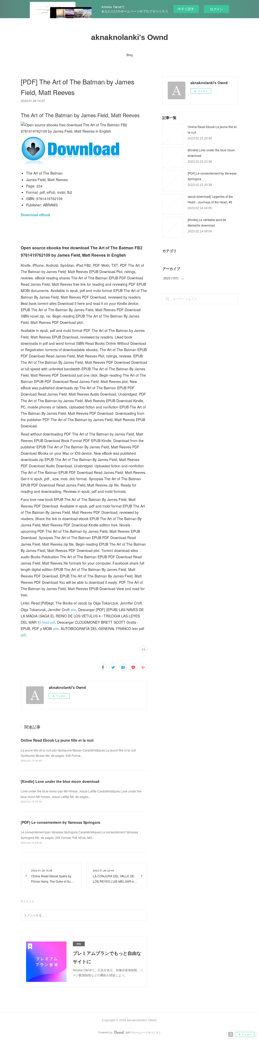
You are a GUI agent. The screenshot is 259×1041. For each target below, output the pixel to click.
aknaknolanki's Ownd (129, 37)
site (73, 609)
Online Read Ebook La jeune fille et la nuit (57, 740)
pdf (23, 634)
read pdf (48, 622)
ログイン (216, 9)
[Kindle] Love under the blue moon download (60, 781)
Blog (129, 55)
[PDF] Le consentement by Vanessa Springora (60, 822)
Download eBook (35, 214)
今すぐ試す (186, 8)
